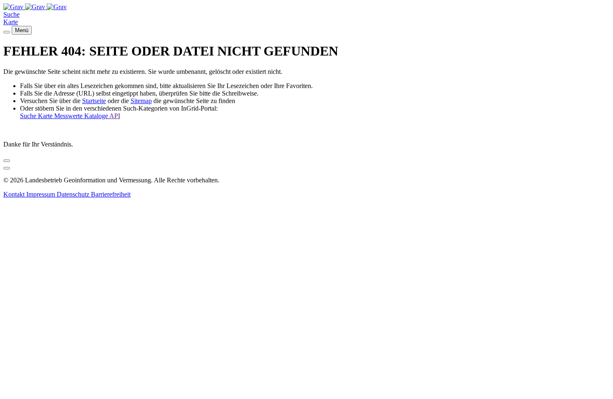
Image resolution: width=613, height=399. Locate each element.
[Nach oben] (6, 168)
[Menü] (6, 32)
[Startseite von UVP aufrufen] (14, 6)
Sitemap (141, 100)
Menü (21, 30)
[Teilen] (6, 160)
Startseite (94, 100)
